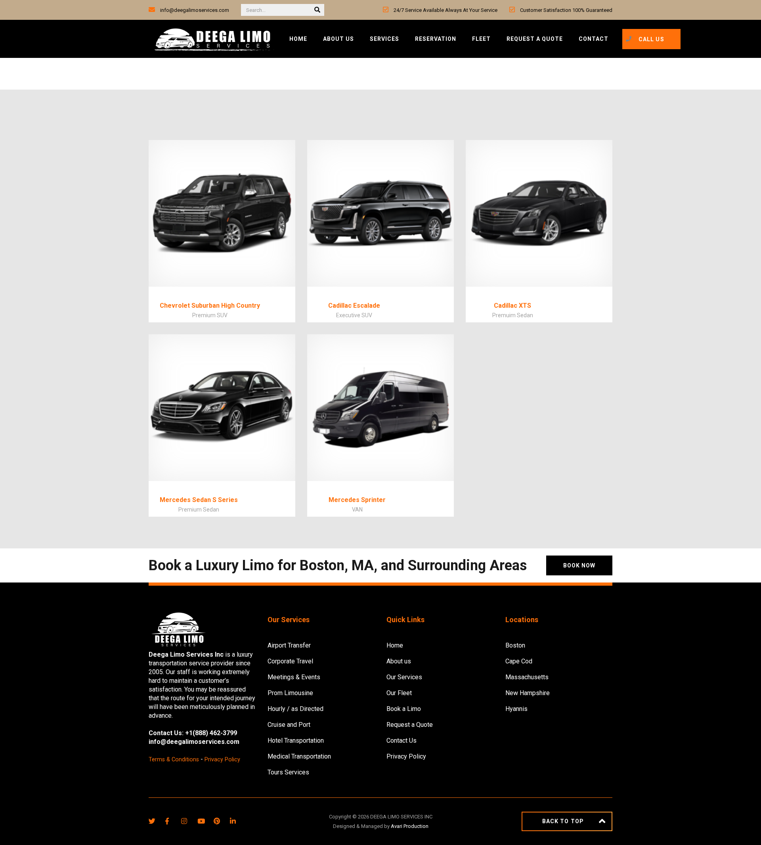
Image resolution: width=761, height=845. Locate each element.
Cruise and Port (289, 724)
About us (338, 39)
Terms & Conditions (174, 759)
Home (298, 39)
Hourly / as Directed (295, 709)
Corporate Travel (290, 661)
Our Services (404, 677)
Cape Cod (518, 661)
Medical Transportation (299, 756)
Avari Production (409, 826)
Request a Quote (535, 39)
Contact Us (401, 740)
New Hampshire (527, 693)
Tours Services (288, 772)
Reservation (435, 39)
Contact (593, 39)
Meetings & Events (294, 677)
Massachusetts (527, 677)
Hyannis (516, 709)
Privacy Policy (222, 759)
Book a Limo (403, 709)
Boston (515, 645)
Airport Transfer (289, 645)
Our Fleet (399, 693)
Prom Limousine (290, 693)
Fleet (481, 39)
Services (384, 39)
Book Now (579, 565)
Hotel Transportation (296, 740)
